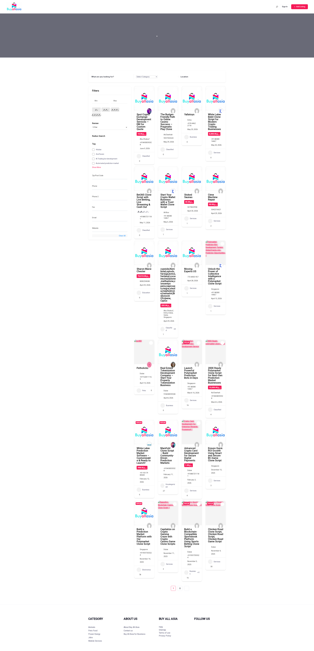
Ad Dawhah (168, 135)
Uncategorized (170, 485)
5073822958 (192, 207)
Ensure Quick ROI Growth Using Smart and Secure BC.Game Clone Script (215, 454)
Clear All (122, 236)
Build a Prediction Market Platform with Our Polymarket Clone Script (144, 536)
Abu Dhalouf (145, 139)
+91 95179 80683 (144, 474)
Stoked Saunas (188, 196)
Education (146, 293)
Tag (94, 144)
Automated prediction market (107, 163)
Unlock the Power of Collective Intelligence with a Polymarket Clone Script (215, 276)
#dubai (98, 150)
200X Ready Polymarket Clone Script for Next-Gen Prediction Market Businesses (215, 375)
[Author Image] (149, 110)
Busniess (193, 137)
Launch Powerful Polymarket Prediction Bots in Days (191, 373)
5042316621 (216, 210)
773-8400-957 (192, 277)
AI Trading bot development (106, 159)
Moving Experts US (190, 270)
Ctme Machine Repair (212, 197)
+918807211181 (146, 218)
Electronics (146, 570)
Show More (96, 167)
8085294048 (145, 281)
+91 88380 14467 (215, 140)
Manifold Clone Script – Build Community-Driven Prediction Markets (167, 455)
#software (100, 154)
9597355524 (168, 138)
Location (184, 77)
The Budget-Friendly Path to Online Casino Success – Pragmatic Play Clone (167, 122)
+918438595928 (146, 143)
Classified (146, 156)
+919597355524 (146, 554)
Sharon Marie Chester (144, 270)
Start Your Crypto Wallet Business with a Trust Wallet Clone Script (167, 200)
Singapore (168, 317)
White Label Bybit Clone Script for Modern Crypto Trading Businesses (214, 122)
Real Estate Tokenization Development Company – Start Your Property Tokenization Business (167, 377)
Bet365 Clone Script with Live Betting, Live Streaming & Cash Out (144, 200)
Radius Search (98, 136)
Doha (189, 120)
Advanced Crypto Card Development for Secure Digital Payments (191, 454)
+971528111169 (146, 378)
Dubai (170, 313)
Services (217, 153)
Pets (144, 391)
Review (95, 123)
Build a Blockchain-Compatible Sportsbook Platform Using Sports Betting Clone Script (191, 538)
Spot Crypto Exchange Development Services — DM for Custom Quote (144, 122)
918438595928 (169, 394)
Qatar (166, 315)
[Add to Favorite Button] (151, 89)
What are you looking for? (103, 77)
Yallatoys (189, 114)
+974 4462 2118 (191, 124)
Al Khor (166, 212)
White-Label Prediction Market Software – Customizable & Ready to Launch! (144, 455)
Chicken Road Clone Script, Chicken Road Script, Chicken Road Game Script (215, 535)
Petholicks (142, 368)
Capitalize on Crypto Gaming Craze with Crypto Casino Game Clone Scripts (167, 536)
